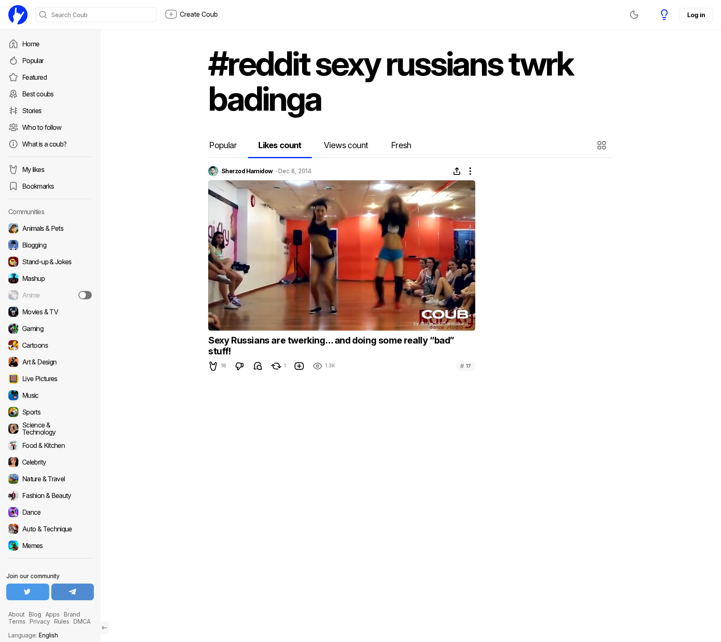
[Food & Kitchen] (50, 445)
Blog (35, 614)
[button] (602, 145)
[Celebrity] (50, 462)
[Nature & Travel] (50, 478)
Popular (33, 60)
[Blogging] (50, 245)
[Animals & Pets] (50, 228)
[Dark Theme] (634, 14)
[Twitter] (27, 592)
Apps (52, 614)
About (16, 614)
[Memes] (50, 545)
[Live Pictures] (50, 378)
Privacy (40, 621)
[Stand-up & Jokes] (50, 261)
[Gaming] (50, 328)
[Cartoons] (50, 345)
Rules (61, 621)
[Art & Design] (50, 362)
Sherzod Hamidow (247, 171)
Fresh (401, 145)
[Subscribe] (85, 295)
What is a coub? (44, 144)
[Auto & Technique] (50, 529)
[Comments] (258, 366)
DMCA (82, 621)
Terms (16, 621)
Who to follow (42, 127)
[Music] (50, 395)
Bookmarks (38, 186)
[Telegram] (72, 592)
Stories (32, 110)
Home (30, 44)
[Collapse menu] (104, 628)
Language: (33, 635)
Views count (346, 145)
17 (465, 365)
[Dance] (50, 512)
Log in (696, 15)
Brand (72, 614)
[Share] (457, 171)
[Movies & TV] (50, 311)
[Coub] (18, 14)
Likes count (279, 145)
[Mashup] (50, 278)
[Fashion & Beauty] (50, 495)
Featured (34, 77)
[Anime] (50, 295)
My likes (33, 169)
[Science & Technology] (50, 428)
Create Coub (199, 14)
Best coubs (38, 94)
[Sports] (50, 412)
